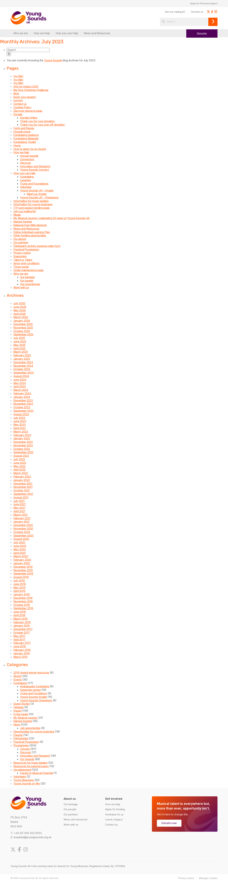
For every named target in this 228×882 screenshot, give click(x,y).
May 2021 (19, 507)
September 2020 (23, 535)
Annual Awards (29, 155)
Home (17, 145)
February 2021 (22, 518)
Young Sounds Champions (36, 700)
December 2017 (23, 629)
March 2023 (20, 431)
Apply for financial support (203, 3)
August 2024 (21, 376)
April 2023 (19, 428)
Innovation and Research (35, 166)
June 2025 (19, 341)
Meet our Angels (37, 194)
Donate (202, 33)
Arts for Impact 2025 (25, 86)
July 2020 (19, 542)
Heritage (18, 707)
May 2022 (19, 466)
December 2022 (23, 442)
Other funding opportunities (29, 235)
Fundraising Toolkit (24, 142)
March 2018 (20, 618)
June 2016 (19, 646)
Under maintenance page (28, 270)
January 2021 (21, 521)
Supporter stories (30, 690)
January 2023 (21, 438)
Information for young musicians (32, 204)
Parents (18, 735)
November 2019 (23, 570)
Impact (17, 710)
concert (18, 100)
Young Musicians (23, 780)
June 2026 (19, 306)
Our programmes (30, 284)
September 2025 (23, 334)
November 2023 (23, 403)
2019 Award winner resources (31, 672)
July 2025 (19, 338)
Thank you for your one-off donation (42, 124)
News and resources (75, 819)
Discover (25, 162)
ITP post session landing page (31, 207)
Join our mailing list (175, 11)
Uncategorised (22, 769)
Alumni (17, 676)
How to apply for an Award (29, 149)
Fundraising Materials (26, 138)
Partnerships (20, 738)
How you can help (67, 33)
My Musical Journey (25, 717)
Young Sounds (53, 60)
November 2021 (23, 487)
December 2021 (22, 483)
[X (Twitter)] (14, 850)
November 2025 (23, 327)
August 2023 (21, 414)
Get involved (113, 798)
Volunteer (26, 187)
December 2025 (23, 324)
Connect (25, 749)
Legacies (25, 180)
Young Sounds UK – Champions (39, 197)
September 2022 (23, 452)
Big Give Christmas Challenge (30, 90)
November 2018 (23, 601)
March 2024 (20, 390)
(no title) (18, 76)
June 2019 (19, 584)
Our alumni (19, 239)
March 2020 (20, 556)
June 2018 (19, 611)
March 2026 (20, 317)
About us (70, 798)
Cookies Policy (22, 107)
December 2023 (23, 400)
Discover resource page (27, 110)
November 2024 (23, 365)
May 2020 (19, 549)
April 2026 (19, 313)
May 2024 (19, 383)
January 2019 (21, 594)
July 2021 (19, 501)
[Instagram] (26, 850)
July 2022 (19, 459)
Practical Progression (26, 249)
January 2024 (21, 397)
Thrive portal (21, 266)
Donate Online (28, 117)
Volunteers (19, 776)
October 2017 (21, 632)
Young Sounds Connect (34, 169)
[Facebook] (20, 850)
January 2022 (21, 480)
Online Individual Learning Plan (31, 232)
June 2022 (19, 462)
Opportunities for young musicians (33, 731)
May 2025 (19, 345)
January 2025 (21, 358)
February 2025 (22, 355)
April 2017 (19, 639)
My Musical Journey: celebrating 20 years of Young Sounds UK (51, 218)
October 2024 (21, 369)
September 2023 (23, 410)
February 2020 (22, 559)
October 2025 (21, 331)
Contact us (197, 11)
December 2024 (23, 362)
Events (17, 679)
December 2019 (23, 566)
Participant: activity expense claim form (36, 246)
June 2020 (19, 546)
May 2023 (19, 424)
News (16, 724)
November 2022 (23, 445)
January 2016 (21, 653)
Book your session (24, 97)
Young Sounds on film (26, 783)
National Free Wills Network (30, 225)
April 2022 (19, 469)
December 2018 (23, 598)
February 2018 (22, 622)
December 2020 (23, 525)
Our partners (20, 242)
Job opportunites (30, 728)
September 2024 (23, 372)
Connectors (27, 159)
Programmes (21, 745)
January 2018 (21, 625)
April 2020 (19, 553)
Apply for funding (115, 809)
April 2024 (19, 386)
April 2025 (19, 348)
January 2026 (21, 320)
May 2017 (19, 636)
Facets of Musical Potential (36, 773)
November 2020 (23, 528)
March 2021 (20, 514)
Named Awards (22, 221)
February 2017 (22, 643)
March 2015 (20, 657)
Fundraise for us (114, 814)
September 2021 (23, 494)
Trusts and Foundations (34, 183)
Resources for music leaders (30, 762)
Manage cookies (208, 878)
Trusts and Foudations (33, 693)
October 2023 (21, 407)
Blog (16, 93)
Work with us (21, 287)
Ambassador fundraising (34, 686)
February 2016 (22, 650)
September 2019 (23, 573)
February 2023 (22, 435)
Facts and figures (23, 128)
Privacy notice (22, 252)
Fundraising (27, 176)
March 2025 (20, 351)
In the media (20, 714)
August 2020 (21, 539)
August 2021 (21, 497)
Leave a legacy (114, 819)
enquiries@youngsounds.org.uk (32, 837)
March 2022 (20, 473)
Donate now (169, 823)
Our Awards (27, 759)
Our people (26, 280)
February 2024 (22, 393)
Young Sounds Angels (33, 697)
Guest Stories (21, 703)
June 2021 (19, 504)
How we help (42, 33)
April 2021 (19, 511)
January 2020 (21, 563)
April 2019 (19, 591)
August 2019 (21, 577)
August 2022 (21, 455)
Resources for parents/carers (31, 766)
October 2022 (21, 449)
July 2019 (19, 580)
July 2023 (19, 417)
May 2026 (19, 310)
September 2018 (23, 608)
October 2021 (21, 490)
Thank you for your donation (37, 121)
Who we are (21, 33)
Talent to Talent (22, 259)
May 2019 (19, 587)
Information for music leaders (31, 201)
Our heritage (27, 277)
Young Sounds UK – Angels (36, 190)
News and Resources (97, 33)
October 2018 (21, 605)
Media (17, 214)
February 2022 (22, 476)
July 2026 (19, 303)
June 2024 (19, 379)
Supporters (20, 256)
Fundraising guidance (26, 135)
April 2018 (19, 615)
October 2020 (21, 532)
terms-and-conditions (26, 263)
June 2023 (19, 421)
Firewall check (22, 131)
